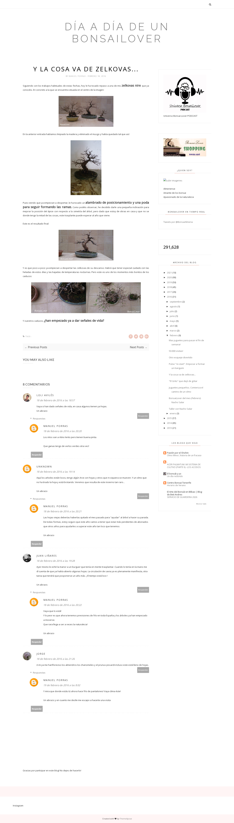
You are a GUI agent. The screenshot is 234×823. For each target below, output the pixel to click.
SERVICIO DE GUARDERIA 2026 (182, 497)
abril (172, 325)
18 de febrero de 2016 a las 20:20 (62, 431)
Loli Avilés (45, 395)
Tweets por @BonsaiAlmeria (178, 221)
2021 (169, 272)
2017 (169, 291)
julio (172, 311)
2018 (169, 287)
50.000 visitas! (176, 350)
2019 (169, 282)
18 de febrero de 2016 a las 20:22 (62, 605)
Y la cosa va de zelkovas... (182, 374)
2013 (169, 427)
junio (172, 316)
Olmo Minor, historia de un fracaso (184, 455)
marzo (173, 330)
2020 (169, 277)
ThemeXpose (126, 818)
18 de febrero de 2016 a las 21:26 (55, 658)
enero (173, 413)
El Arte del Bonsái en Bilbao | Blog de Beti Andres (184, 493)
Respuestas (39, 418)
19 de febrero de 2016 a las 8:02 (61, 685)
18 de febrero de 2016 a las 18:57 (55, 400)
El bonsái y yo (174, 473)
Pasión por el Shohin (178, 452)
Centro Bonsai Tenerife (179, 482)
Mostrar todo (201, 504)
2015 (169, 418)
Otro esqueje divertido (180, 357)
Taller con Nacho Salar (180, 408)
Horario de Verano (176, 485)
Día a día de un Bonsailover (117, 33)
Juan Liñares (46, 555)
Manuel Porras (77, 76)
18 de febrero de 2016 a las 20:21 (62, 511)
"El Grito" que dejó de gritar (183, 381)
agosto (173, 306)
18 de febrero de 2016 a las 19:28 (55, 560)
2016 (169, 296)
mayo (173, 321)
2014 (169, 423)
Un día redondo (175, 476)
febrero (174, 335)
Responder (143, 416)
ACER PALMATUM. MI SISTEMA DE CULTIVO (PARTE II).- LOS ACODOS (184, 466)
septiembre (176, 301)
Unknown (44, 466)
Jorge (40, 653)
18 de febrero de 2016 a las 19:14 (55, 471)
